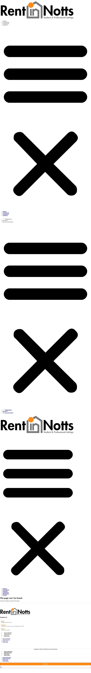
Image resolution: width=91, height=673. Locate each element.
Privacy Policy (7, 636)
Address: (3, 625)
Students (5, 588)
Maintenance (8, 219)
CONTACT (5, 220)
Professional (6, 22)
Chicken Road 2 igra (45, 671)
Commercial (6, 23)
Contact (5, 595)
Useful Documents (7, 633)
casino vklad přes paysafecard (45, 669)
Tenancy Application (8, 632)
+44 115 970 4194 (8, 222)
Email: (2, 621)
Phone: (3, 628)
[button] (45, 118)
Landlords (5, 25)
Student (5, 21)
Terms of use (6, 635)
